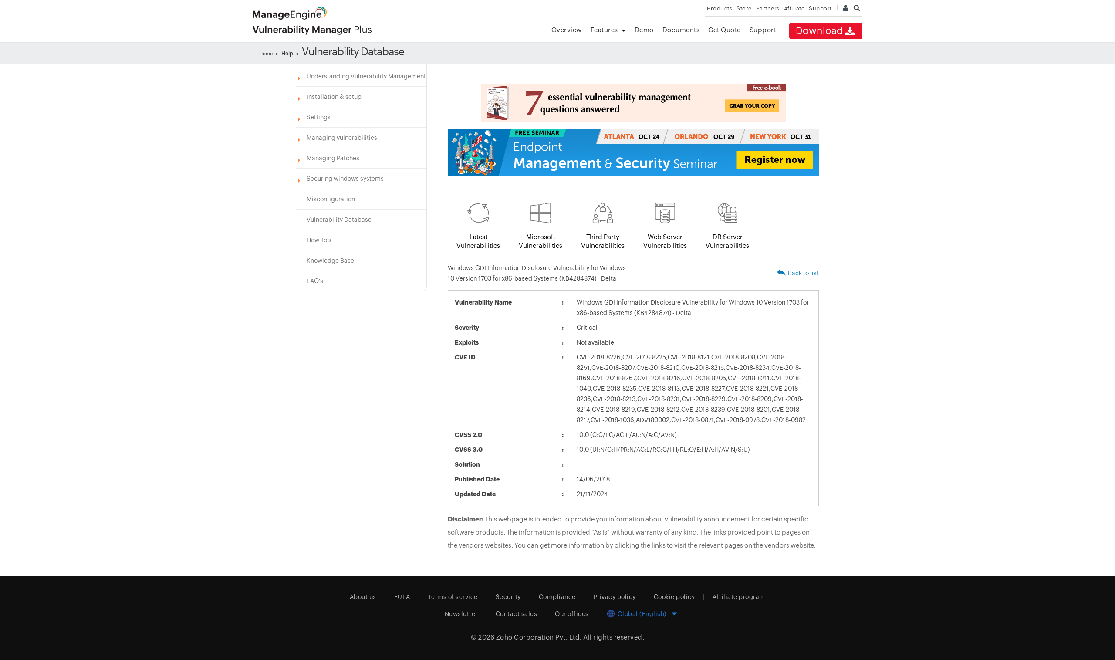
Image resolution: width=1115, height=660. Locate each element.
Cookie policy (674, 597)
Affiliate (794, 8)
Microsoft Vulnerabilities (540, 241)
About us (363, 597)
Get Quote (724, 30)
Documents (681, 30)
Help (287, 54)
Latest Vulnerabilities (478, 241)
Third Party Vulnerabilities (603, 241)
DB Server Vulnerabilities (727, 241)
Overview (566, 30)
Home (266, 53)
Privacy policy (615, 597)
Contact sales (516, 614)
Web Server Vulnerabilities (665, 241)
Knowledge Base (330, 260)
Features (604, 30)
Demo (644, 30)
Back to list (803, 273)
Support (763, 30)
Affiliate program (739, 597)
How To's (319, 240)
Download (819, 30)
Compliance (557, 597)
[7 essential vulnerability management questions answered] (633, 103)
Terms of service (453, 597)
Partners (768, 8)
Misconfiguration (331, 199)
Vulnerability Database (339, 219)
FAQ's (315, 281)
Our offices (572, 614)
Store (744, 8)
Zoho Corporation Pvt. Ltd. (539, 637)
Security (508, 597)
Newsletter (461, 614)
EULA (402, 597)
